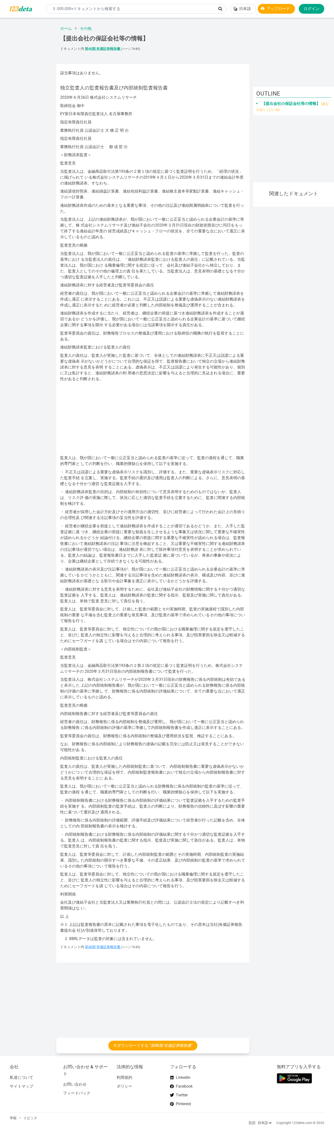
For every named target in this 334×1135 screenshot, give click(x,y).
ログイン (311, 8)
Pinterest (183, 1104)
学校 (13, 1118)
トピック (30, 1118)
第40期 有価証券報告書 (103, 49)
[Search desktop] (220, 9)
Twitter (182, 1095)
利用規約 (124, 1077)
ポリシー (124, 1086)
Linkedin (183, 1077)
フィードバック (76, 1093)
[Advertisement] (26, 95)
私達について (21, 1077)
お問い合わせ (75, 1084)
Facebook (184, 1086)
